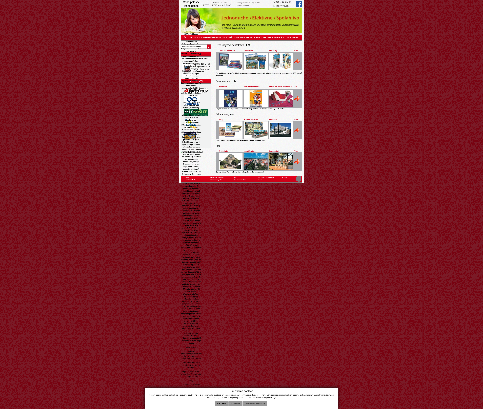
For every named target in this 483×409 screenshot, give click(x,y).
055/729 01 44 (283, 2)
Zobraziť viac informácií (191, 385)
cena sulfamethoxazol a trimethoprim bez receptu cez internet (191, 365)
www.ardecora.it (191, 347)
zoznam (190, 91)
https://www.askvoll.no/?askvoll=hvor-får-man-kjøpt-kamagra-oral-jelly (191, 374)
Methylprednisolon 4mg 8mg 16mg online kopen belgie (191, 46)
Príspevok (185, 338)
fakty (191, 381)
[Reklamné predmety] (256, 98)
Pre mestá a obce (254, 37)
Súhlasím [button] (222, 404)
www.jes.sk (195, 331)
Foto (242, 37)
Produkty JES (196, 37)
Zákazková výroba (230, 37)
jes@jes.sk (282, 5)
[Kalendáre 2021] (231, 98)
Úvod (186, 37)
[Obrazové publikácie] (231, 61)
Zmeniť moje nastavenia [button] (255, 404)
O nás (288, 37)
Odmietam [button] (235, 404)
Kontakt (295, 37)
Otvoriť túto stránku (191, 66)
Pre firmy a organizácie (273, 37)
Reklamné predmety (212, 37)
